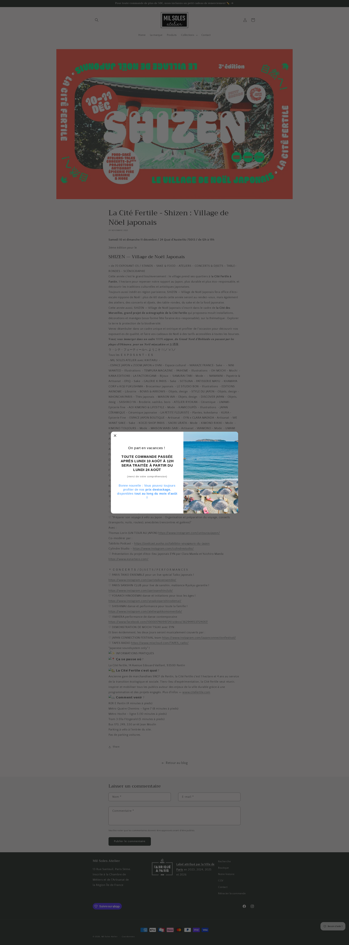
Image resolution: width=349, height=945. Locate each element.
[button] (115, 435)
